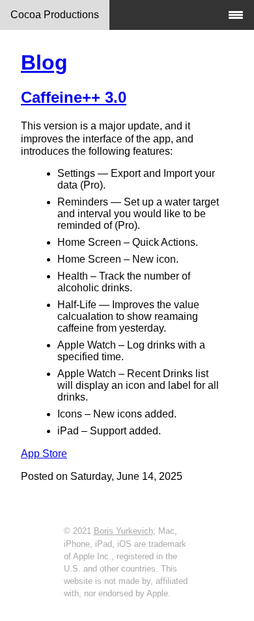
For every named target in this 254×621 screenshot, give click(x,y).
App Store (44, 453)
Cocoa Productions (54, 14)
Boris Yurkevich (123, 531)
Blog (44, 62)
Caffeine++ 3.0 (73, 97)
